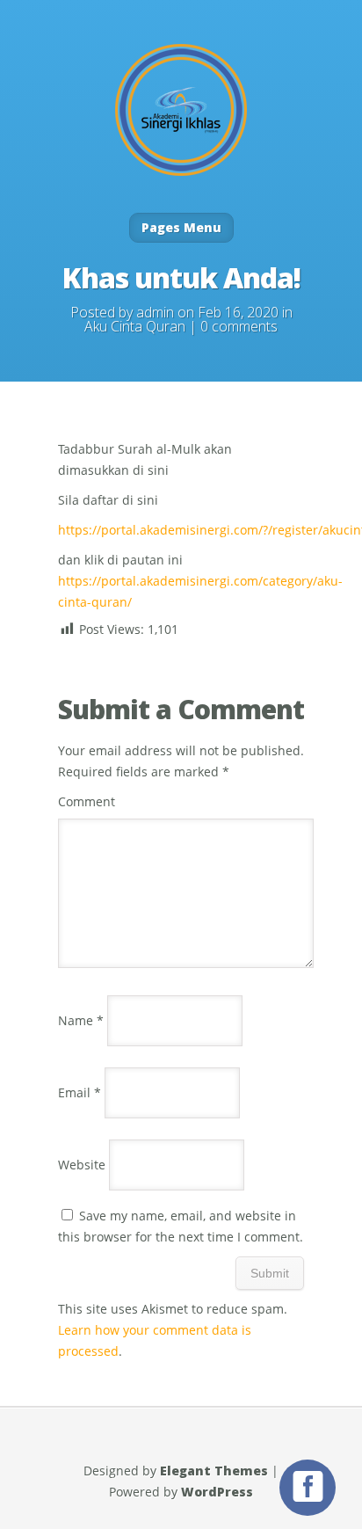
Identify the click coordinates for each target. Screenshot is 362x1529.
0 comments (239, 326)
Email (79, 1092)
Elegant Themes (214, 1470)
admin (155, 312)
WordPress (217, 1491)
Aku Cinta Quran (134, 326)
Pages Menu (181, 227)
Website (81, 1164)
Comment (86, 801)
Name (81, 1020)
